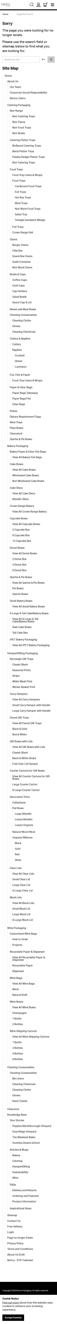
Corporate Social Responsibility (28, 92)
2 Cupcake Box (21, 529)
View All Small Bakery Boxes (28, 606)
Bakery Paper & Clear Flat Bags (28, 451)
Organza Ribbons (22, 837)
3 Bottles (17, 1053)
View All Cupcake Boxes (26, 524)
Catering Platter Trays (22, 140)
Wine (15, 1177)
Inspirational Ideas (20, 1208)
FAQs (13, 1184)
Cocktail (20, 355)
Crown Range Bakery (22, 505)
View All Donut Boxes (24, 553)
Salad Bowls (19, 296)
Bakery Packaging (17, 446)
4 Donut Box (19, 564)
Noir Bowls (18, 133)
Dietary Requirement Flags (25, 416)
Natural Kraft (19, 994)
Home (8, 75)
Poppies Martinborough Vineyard (31, 1125)
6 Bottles (17, 1059)
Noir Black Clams (22, 267)
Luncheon (20, 366)
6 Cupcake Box (21, 535)
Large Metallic (23, 813)
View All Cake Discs (23, 493)
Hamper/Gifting (21, 1166)
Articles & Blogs (19, 1149)
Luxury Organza (24, 825)
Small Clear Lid (21, 879)
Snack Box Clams (22, 256)
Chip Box (17, 250)
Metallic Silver (20, 499)
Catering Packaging (18, 105)
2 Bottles (17, 1024)
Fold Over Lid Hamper (25, 763)
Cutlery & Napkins (20, 338)
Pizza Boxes (16, 427)
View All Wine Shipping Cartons (30, 1036)
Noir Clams (18, 121)
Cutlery (16, 344)
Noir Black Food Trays (27, 208)
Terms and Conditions (20, 1248)
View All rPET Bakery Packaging (31, 645)
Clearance (13, 1109)
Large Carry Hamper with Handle (31, 710)
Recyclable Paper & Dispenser (27, 951)
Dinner (18, 361)
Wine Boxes (16, 1001)
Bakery (16, 1155)
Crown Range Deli (22, 232)
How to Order (20, 939)
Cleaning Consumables (23, 314)
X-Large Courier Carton (26, 790)
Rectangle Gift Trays (21, 658)
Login (10, 1232)
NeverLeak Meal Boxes (23, 309)
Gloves (16, 326)
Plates (13, 411)
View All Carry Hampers (26, 699)
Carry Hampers (18, 693)
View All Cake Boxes (24, 469)
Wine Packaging (16, 928)
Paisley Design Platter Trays (28, 156)
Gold (17, 848)
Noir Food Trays (21, 127)
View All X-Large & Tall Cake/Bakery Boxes (25, 620)
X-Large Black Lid (22, 919)
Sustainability (20, 1172)
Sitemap (12, 1215)
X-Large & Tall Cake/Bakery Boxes (29, 613)
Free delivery (14, 1226)
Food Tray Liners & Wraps (27, 175)
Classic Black (20, 664)
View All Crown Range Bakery (29, 511)
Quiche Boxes (20, 594)
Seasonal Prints (21, 670)
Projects (17, 944)
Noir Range (16, 110)
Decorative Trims (20, 796)
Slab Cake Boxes (22, 627)
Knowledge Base (17, 1114)
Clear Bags (18, 404)
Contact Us (13, 1220)
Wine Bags (16, 977)
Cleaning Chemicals (23, 331)
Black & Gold (19, 728)
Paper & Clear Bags (21, 387)
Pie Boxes (17, 588)
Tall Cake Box (20, 632)
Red (17, 854)
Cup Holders (19, 291)
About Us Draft (16, 1254)
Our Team (15, 87)
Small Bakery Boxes (21, 600)
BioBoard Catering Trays (26, 145)
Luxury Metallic (24, 819)
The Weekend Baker (23, 1137)
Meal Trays (21, 203)
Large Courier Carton (24, 784)
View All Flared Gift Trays (26, 723)
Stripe (15, 675)
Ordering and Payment (25, 1195)
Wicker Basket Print (23, 687)
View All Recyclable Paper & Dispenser (28, 958)
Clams (13, 239)
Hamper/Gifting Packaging (22, 653)
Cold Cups (18, 285)
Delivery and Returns (24, 1190)
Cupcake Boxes (19, 518)
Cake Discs (16, 487)
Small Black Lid (21, 908)
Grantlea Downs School (26, 1142)
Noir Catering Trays (23, 116)
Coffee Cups (19, 279)
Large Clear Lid (21, 884)
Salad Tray (21, 214)
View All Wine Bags (23, 983)
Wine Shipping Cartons (23, 1031)
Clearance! (16, 433)
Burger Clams (20, 244)
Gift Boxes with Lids (21, 741)
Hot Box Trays (23, 197)
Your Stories (17, 1120)
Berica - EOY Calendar (20, 1260)
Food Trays (16, 169)
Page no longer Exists (20, 1237)
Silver (18, 859)
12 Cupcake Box (21, 540)
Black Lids (16, 897)
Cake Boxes (16, 464)
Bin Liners (18, 1078)
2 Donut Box (19, 559)
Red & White (19, 734)
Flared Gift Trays (19, 717)
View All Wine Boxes (24, 1007)
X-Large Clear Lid (22, 890)
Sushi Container (21, 261)
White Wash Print (22, 681)
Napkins (17, 349)
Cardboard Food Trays (28, 186)
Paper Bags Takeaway (25, 392)
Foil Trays (20, 191)
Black (18, 843)
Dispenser (18, 971)
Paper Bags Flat (21, 398)
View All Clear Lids (23, 873)
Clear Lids (16, 868)
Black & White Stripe (24, 758)
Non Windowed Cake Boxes (28, 480)
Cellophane (19, 802)
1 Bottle (17, 1018)
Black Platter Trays (23, 151)
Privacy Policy (15, 1243)
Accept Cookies (13, 1317)
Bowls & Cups (18, 274)
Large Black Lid (21, 914)
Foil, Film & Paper (20, 374)
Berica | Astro (18, 98)
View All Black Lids (23, 903)
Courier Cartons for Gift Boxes (27, 770)
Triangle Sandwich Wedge (30, 219)
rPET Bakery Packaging (23, 639)
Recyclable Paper (22, 965)
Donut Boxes (17, 547)
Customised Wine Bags (23, 933)
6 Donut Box (19, 570)
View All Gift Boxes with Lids (28, 746)
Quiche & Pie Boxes (21, 439)
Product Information (24, 1201)
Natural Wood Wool (23, 831)
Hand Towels (19, 1101)
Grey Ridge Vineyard (24, 1131)
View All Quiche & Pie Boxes (28, 582)
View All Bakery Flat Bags (27, 457)
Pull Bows (18, 808)
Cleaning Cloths (21, 320)
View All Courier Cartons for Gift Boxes (31, 777)
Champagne (19, 1012)
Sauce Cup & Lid (22, 302)
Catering (17, 1160)
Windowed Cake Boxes (25, 475)
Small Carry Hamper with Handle (31, 705)
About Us (12, 81)
